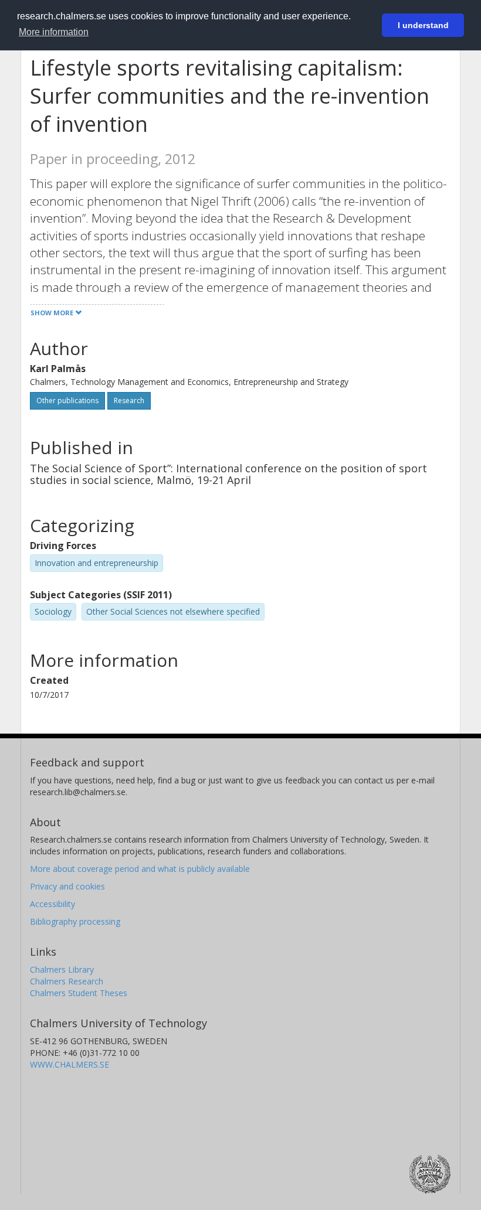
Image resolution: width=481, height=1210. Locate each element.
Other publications (67, 400)
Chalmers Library (62, 969)
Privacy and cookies (67, 886)
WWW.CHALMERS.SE (69, 1064)
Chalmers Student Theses (78, 992)
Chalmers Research (66, 981)
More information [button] (54, 32)
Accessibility (52, 903)
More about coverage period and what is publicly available (140, 868)
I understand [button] (423, 25)
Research (129, 400)
